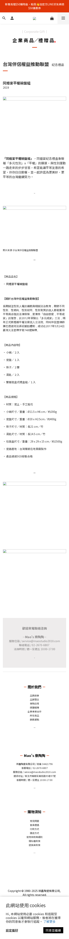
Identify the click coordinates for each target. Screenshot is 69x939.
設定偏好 (12, 930)
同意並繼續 (53, 930)
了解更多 (49, 921)
